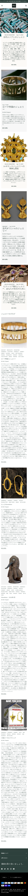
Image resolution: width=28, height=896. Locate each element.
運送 (11, 889)
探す (2, 891)
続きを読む (14, 64)
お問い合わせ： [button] (4, 857)
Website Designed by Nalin (16, 891)
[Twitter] (5, 869)
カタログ (24, 889)
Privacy (19, 889)
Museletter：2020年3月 (8, 597)
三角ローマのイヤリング (8, 738)
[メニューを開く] (3, 5)
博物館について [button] (4, 853)
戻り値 (14, 889)
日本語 (4, 877)
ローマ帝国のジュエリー (8, 359)
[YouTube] (13, 869)
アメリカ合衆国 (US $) (15, 877)
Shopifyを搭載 (5, 892)
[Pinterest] (8, 869)
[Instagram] (11, 869)
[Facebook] (2, 869)
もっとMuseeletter (6, 504)
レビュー (6, 891)
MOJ (3, 889)
